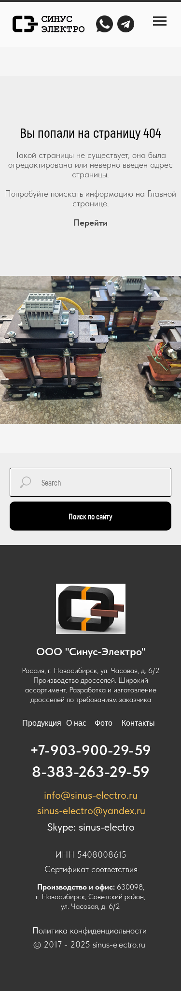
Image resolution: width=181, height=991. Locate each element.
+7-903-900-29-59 (90, 750)
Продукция (41, 723)
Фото (103, 723)
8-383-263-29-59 (91, 771)
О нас (76, 723)
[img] (47, 24)
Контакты (138, 723)
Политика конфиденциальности (89, 930)
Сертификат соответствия (91, 869)
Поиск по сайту (90, 516)
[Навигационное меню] (160, 21)
